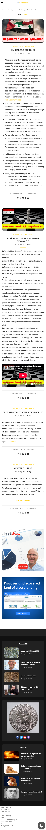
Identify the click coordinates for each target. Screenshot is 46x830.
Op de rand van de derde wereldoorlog (23, 412)
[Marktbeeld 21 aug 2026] (11, 652)
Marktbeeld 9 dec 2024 (23, 50)
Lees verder (11, 441)
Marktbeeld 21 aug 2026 (30, 651)
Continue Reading (23, 500)
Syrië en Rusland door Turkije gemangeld (23, 240)
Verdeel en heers (23, 468)
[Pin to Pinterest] (25, 198)
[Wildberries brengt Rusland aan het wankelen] (11, 756)
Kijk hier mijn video (13, 100)
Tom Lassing (26, 53)
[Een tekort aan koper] (11, 677)
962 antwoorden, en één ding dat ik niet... (30, 688)
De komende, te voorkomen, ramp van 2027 (31, 767)
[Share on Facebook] (20, 198)
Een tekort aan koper (28, 676)
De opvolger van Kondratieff (31, 792)
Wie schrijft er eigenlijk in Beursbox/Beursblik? (30, 663)
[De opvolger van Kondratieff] (11, 793)
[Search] (44, 3)
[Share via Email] (28, 198)
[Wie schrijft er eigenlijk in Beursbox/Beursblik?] (11, 665)
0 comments (31, 194)
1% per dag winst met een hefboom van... (30, 779)
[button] (41, 825)
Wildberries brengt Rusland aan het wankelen (31, 755)
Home (4, 10)
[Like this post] (18, 198)
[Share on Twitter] (23, 198)
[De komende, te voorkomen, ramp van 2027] (11, 769)
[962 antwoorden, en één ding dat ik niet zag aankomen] (11, 690)
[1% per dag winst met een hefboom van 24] (11, 781)
